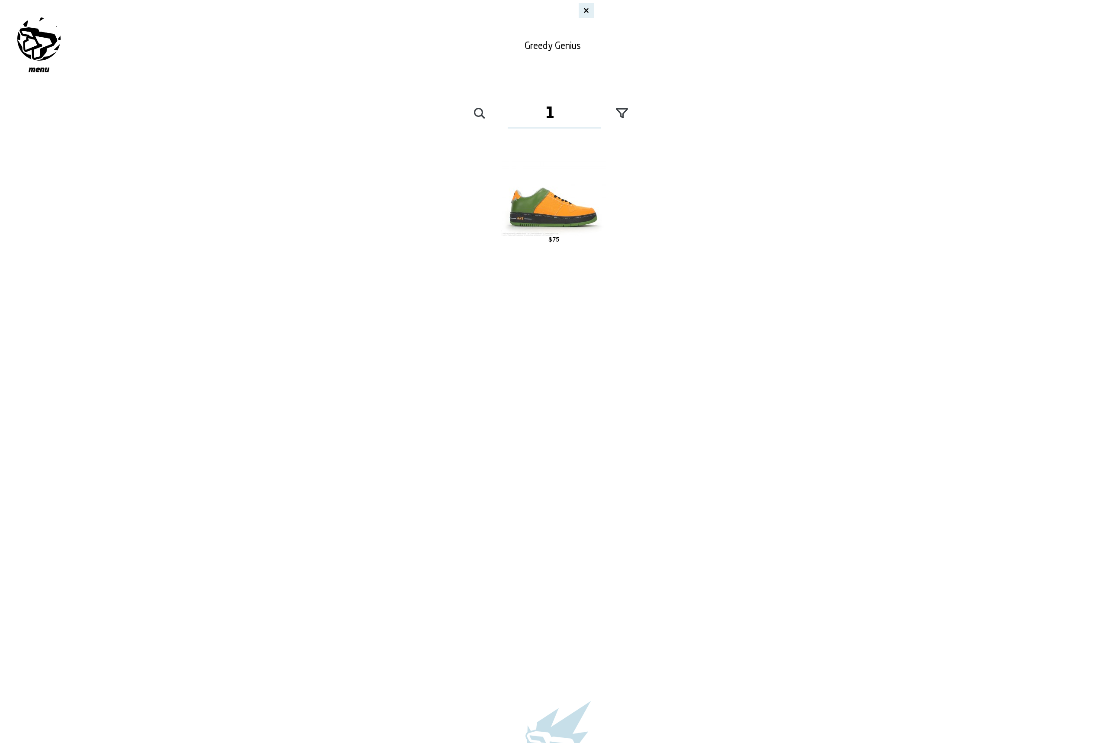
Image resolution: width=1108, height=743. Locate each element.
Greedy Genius (553, 44)
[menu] (39, 39)
